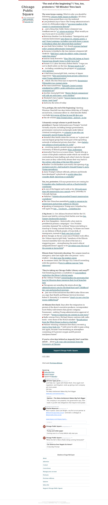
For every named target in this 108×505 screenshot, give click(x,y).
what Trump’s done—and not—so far (71, 118)
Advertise (46, 461)
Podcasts (46, 475)
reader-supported (28, 19)
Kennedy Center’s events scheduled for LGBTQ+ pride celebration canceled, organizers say (62, 88)
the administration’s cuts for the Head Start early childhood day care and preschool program (65, 287)
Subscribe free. (49, 372)
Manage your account (50, 471)
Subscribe (46, 485)
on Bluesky (64, 17)
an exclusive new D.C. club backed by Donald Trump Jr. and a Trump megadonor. (65, 166)
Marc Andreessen (75, 150)
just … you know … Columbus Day (67, 209)
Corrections (47, 468)
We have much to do (76, 66)
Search (49, 374)
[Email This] (43, 356)
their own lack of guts (71, 233)
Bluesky (54, 376)
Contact (45, 465)
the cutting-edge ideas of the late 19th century (61, 162)
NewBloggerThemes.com (65, 502)
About (45, 458)
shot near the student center (65, 258)
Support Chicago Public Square (53, 488)
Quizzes (45, 481)
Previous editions (56, 363)
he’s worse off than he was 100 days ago (67, 115)
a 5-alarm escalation (65, 31)
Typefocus (46, 502)
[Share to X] (46, 356)
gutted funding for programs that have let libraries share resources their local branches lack (65, 280)
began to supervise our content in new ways (70, 315)
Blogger (64, 501)
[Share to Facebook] (47, 356)
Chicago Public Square (28, 10)
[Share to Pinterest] (49, 356)
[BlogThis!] (44, 356)
